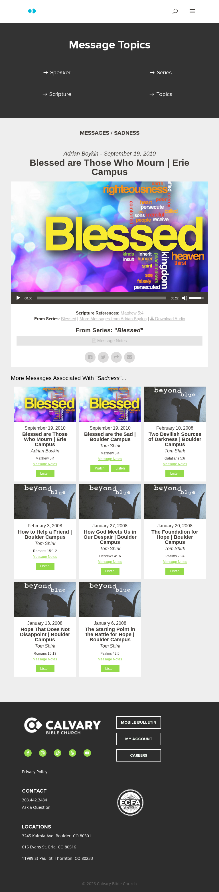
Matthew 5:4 (132, 313)
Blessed (68, 318)
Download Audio (170, 318)
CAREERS (138, 755)
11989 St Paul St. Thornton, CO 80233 (57, 858)
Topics (164, 94)
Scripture (60, 94)
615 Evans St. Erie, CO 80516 (49, 847)
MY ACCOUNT (138, 738)
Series (164, 72)
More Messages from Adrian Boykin (113, 318)
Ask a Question (36, 807)
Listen (45, 473)
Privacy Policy (34, 771)
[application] (109, 298)
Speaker (60, 72)
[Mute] (185, 298)
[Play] (18, 298)
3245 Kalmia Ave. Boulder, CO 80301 (56, 835)
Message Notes (112, 340)
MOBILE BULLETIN (138, 722)
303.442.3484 (34, 800)
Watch (100, 468)
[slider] (101, 298)
